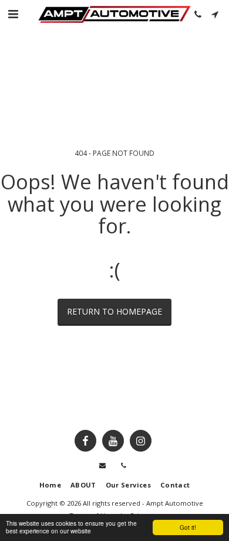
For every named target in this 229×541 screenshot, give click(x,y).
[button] (13, 14)
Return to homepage (114, 311)
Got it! (188, 527)
